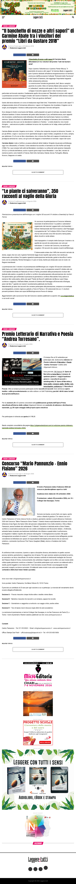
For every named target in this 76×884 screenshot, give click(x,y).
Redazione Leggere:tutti (18, 48)
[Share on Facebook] (19, 55)
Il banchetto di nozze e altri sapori (41, 59)
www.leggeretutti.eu (67, 296)
